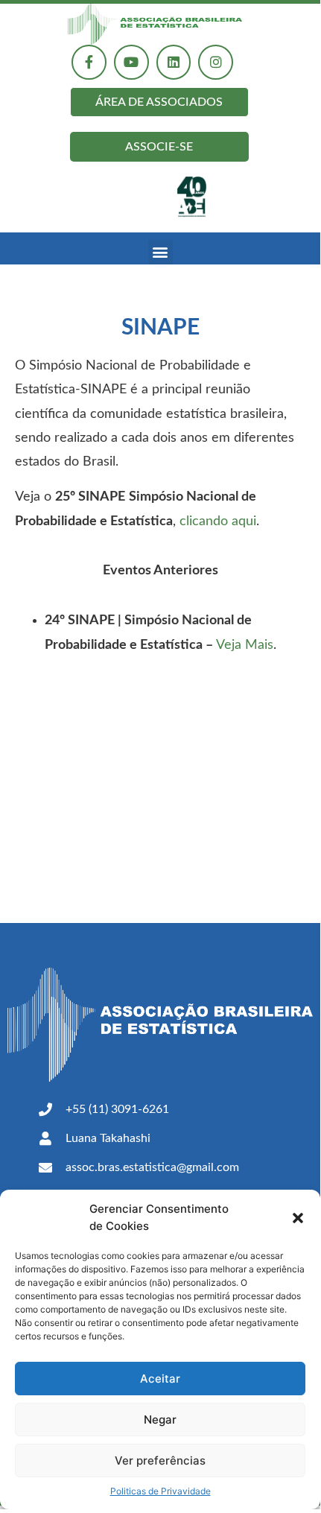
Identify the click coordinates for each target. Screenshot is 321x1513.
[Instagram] (215, 62)
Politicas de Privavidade (160, 1491)
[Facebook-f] (89, 62)
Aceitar (160, 1378)
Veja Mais (244, 645)
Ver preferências (160, 1460)
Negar (160, 1419)
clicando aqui (217, 521)
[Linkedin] (173, 62)
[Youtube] (131, 62)
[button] (297, 1218)
